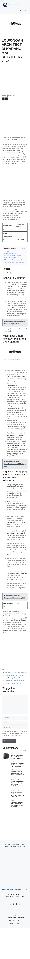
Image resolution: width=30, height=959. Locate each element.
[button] (20, 10)
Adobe (16, 391)
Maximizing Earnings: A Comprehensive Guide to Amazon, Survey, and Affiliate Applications (18, 782)
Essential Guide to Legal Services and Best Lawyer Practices (17, 773)
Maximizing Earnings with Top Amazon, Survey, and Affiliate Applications (17, 804)
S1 (3, 98)
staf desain (10, 586)
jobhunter (4, 95)
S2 (6, 98)
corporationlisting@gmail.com (15, 889)
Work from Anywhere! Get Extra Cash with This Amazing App (17, 765)
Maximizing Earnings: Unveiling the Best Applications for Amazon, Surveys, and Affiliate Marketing (17, 794)
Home (4, 137)
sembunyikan (21, 248)
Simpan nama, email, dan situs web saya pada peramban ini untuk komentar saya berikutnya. (15, 733)
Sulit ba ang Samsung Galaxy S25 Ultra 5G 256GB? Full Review (17, 757)
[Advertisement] (15, 79)
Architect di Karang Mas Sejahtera (16, 672)
